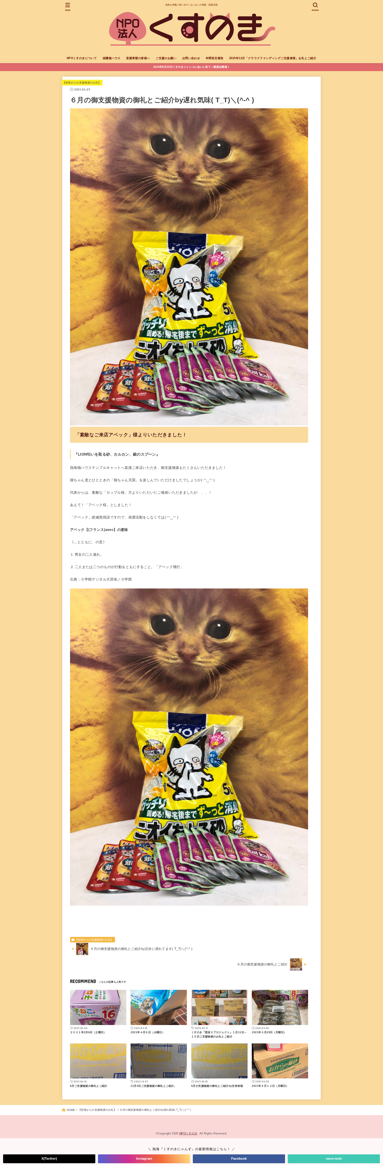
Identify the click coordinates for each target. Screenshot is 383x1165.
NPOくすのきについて (82, 58)
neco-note (334, 1158)
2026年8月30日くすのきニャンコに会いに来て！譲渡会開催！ (191, 66)
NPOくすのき (188, 1133)
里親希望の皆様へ (138, 58)
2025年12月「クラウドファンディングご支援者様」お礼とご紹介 (272, 58)
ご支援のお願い (166, 58)
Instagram (144, 1158)
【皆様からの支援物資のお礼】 (82, 82)
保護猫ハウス (111, 58)
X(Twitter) (49, 1158)
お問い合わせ (191, 58)
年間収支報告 (214, 58)
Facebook (239, 1158)
